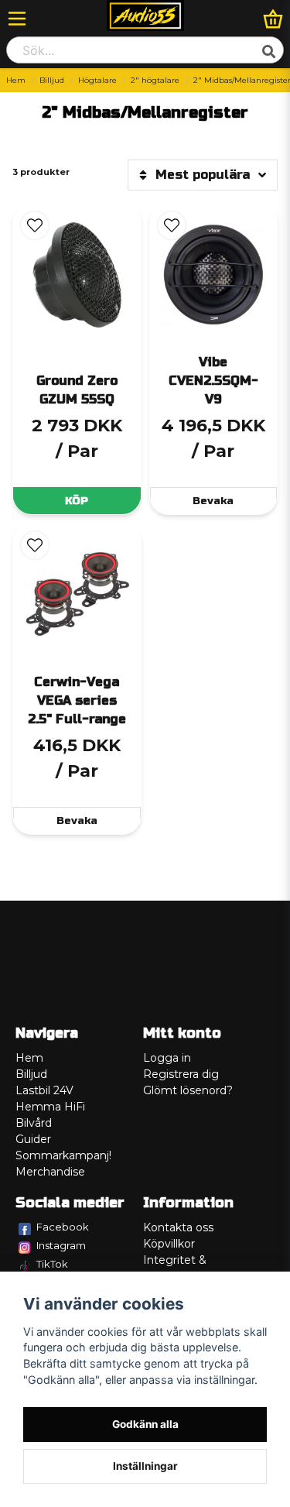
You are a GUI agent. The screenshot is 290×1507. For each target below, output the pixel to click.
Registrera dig (181, 1074)
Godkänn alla (145, 1424)
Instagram (61, 1245)
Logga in (167, 1058)
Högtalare (97, 80)
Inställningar (145, 1466)
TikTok (52, 1264)
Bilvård (33, 1123)
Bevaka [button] (213, 500)
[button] (35, 225)
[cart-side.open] (273, 18)
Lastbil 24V (44, 1090)
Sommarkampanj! (63, 1155)
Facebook (62, 1226)
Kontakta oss (178, 1227)
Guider (33, 1139)
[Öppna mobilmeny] (17, 18)
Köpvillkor (169, 1244)
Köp (76, 500)
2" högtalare (155, 80)
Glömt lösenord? (188, 1090)
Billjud (51, 80)
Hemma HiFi (50, 1107)
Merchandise (50, 1172)
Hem (16, 80)
